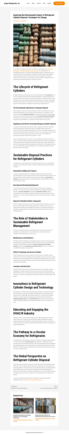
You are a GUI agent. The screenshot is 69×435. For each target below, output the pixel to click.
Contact (49, 3)
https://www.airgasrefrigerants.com (34, 379)
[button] (59, 3)
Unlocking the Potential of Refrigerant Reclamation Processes (45, 415)
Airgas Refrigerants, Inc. (12, 3)
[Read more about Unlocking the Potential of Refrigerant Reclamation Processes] (45, 405)
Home (28, 3)
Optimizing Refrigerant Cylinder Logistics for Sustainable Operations (22, 416)
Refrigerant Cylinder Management (20, 420)
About (33, 3)
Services (39, 3)
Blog (44, 3)
